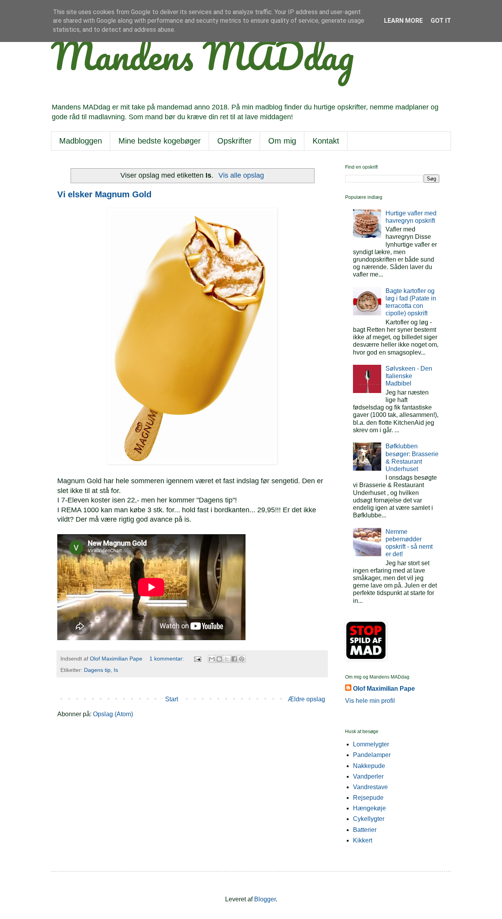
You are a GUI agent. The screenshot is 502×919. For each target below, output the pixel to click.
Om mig (282, 140)
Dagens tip (97, 670)
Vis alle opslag (241, 175)
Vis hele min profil (370, 700)
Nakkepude (369, 765)
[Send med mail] (212, 659)
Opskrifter (234, 140)
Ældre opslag (306, 699)
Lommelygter (371, 744)
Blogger (265, 899)
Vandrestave (370, 787)
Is (116, 670)
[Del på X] (227, 659)
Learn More (403, 20)
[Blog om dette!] (219, 659)
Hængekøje (369, 808)
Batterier (364, 829)
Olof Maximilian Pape (384, 688)
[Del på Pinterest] (242, 659)
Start (171, 699)
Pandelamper (372, 755)
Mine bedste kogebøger (159, 140)
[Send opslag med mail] (197, 658)
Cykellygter (368, 818)
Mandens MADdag (202, 55)
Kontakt (326, 140)
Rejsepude (368, 797)
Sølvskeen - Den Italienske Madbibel (409, 376)
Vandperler (368, 776)
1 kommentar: (167, 658)
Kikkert (362, 840)
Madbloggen (80, 140)
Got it (441, 20)
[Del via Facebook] (234, 659)
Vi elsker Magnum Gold (104, 194)
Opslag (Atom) (113, 714)
